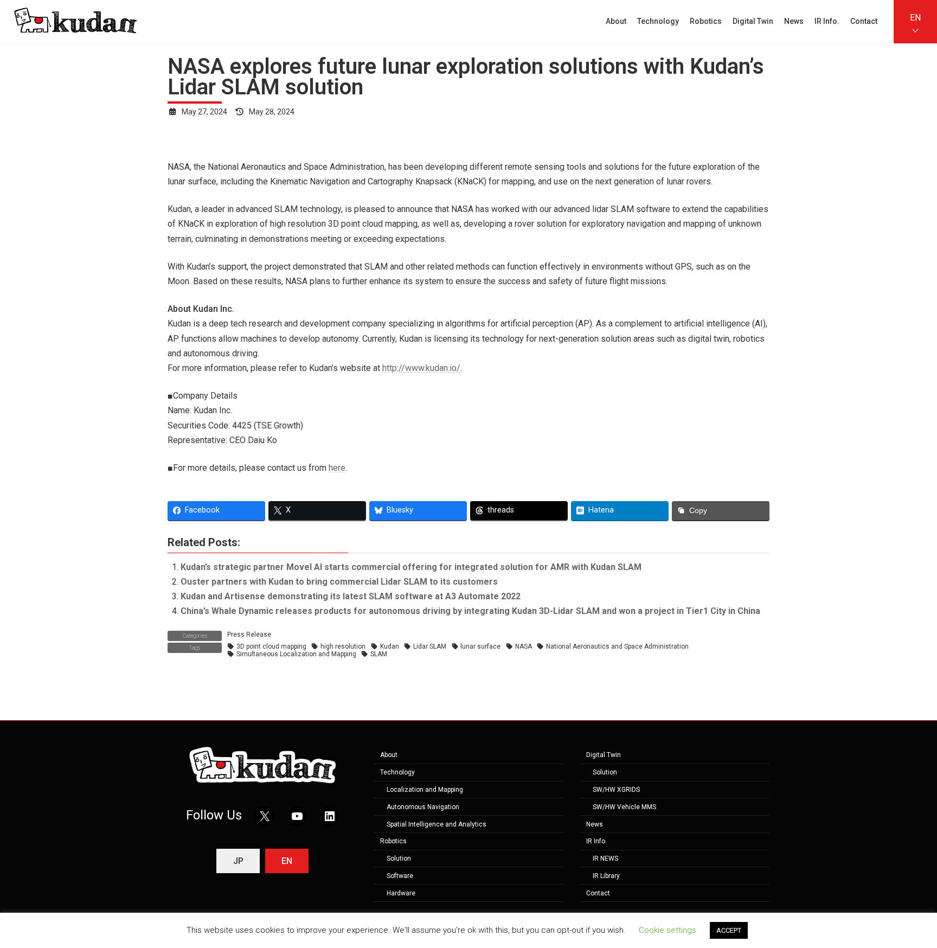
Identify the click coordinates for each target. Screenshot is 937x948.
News (594, 824)
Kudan (389, 646)
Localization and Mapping (425, 789)
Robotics (393, 841)
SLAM (378, 654)
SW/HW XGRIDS (616, 789)
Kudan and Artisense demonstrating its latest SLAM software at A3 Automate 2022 (351, 596)
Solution (399, 858)
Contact (598, 892)
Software (400, 876)
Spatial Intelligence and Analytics (436, 824)
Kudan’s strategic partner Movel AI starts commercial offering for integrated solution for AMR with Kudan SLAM (411, 567)
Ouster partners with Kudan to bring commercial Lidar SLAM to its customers (339, 582)
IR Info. (596, 841)
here (337, 468)
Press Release (249, 634)
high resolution (342, 646)
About (388, 755)
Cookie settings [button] (667, 930)
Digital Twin (603, 755)
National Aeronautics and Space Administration (617, 646)
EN (915, 17)
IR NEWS (605, 858)
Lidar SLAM (429, 646)
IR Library (606, 876)
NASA (523, 646)
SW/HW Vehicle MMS (624, 806)
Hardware (401, 892)
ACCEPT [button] (728, 930)
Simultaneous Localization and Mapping (296, 654)
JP (238, 861)
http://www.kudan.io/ (421, 368)
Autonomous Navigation (423, 806)
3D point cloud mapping (271, 646)
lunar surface (480, 646)
